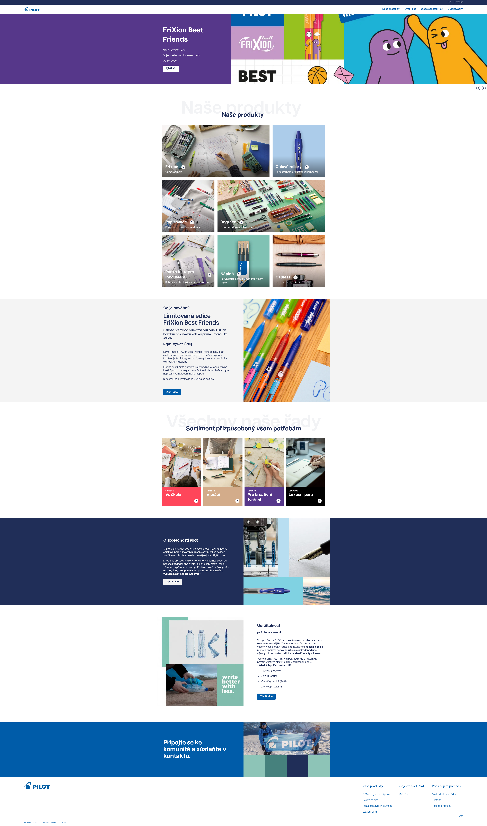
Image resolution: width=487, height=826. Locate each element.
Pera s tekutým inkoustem (377, 806)
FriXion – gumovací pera (376, 794)
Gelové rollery (370, 800)
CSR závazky (455, 9)
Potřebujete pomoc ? (446, 786)
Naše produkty (390, 9)
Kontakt (436, 800)
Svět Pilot (410, 9)
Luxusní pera (369, 812)
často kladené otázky (444, 794)
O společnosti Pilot (431, 9)
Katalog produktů (441, 806)
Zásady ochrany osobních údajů (54, 822)
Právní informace (30, 822)
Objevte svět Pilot (411, 786)
